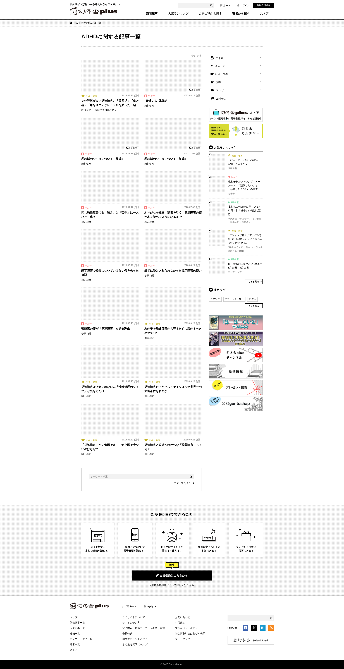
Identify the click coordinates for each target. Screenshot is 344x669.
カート (226, 5)
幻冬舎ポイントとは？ (134, 638)
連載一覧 (75, 633)
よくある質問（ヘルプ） (136, 644)
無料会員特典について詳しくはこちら (172, 585)
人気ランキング (178, 13)
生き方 (219, 58)
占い (253, 299)
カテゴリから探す (210, 13)
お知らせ (221, 98)
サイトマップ (182, 638)
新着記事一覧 (77, 622)
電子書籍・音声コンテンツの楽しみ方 (143, 628)
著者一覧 (75, 644)
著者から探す (241, 13)
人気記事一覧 (77, 628)
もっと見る (253, 281)
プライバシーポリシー (187, 628)
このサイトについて (133, 617)
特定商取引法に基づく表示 (190, 633)
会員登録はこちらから (174, 575)
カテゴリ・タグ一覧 (81, 638)
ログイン (245, 5)
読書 (218, 82)
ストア (264, 13)
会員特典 (127, 633)
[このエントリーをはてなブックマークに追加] (263, 628)
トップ (73, 617)
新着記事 (152, 13)
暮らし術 (220, 66)
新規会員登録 (264, 5)
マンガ (219, 90)
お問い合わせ (182, 617)
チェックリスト (235, 299)
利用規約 (180, 622)
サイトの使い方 (131, 622)
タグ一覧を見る (182, 483)
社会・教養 (221, 74)
